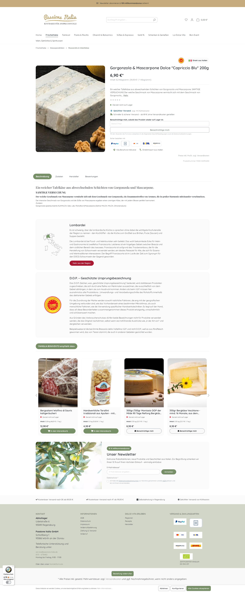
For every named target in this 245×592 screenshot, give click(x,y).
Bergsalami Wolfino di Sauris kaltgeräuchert (56, 412)
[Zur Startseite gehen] (58, 19)
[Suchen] (154, 19)
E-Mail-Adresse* (113, 467)
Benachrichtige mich (159, 130)
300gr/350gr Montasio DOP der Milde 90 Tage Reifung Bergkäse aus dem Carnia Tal (143, 412)
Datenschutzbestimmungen (182, 134)
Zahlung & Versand (88, 531)
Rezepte (128, 521)
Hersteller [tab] (74, 176)
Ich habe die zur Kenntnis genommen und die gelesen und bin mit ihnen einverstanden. (142, 482)
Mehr (125, 95)
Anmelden (168, 472)
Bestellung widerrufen (122, 573)
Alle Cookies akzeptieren (198, 588)
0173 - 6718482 (41, 554)
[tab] (42, 176)
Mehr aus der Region (82, 263)
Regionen (129, 518)
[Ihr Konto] (192, 19)
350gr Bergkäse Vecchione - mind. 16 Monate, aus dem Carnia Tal (185, 412)
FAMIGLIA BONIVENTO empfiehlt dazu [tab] (56, 346)
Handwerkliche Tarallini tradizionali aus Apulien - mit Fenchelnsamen (99, 412)
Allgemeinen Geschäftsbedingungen (155, 134)
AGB (164, 481)
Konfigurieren (178, 588)
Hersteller (129, 524)
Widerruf (84, 534)
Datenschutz (85, 521)
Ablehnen (164, 588)
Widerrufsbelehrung (88, 527)
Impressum (85, 524)
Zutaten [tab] (59, 176)
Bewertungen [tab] (91, 176)
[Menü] (12, 566)
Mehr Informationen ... (104, 588)
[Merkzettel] (186, 19)
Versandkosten (113, 578)
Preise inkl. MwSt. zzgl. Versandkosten (193, 155)
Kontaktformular (56, 564)
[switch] (8, 582)
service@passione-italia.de (47, 552)
